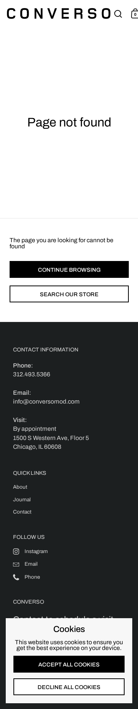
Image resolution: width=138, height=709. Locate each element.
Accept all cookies (69, 664)
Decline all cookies (69, 687)
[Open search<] (118, 14)
